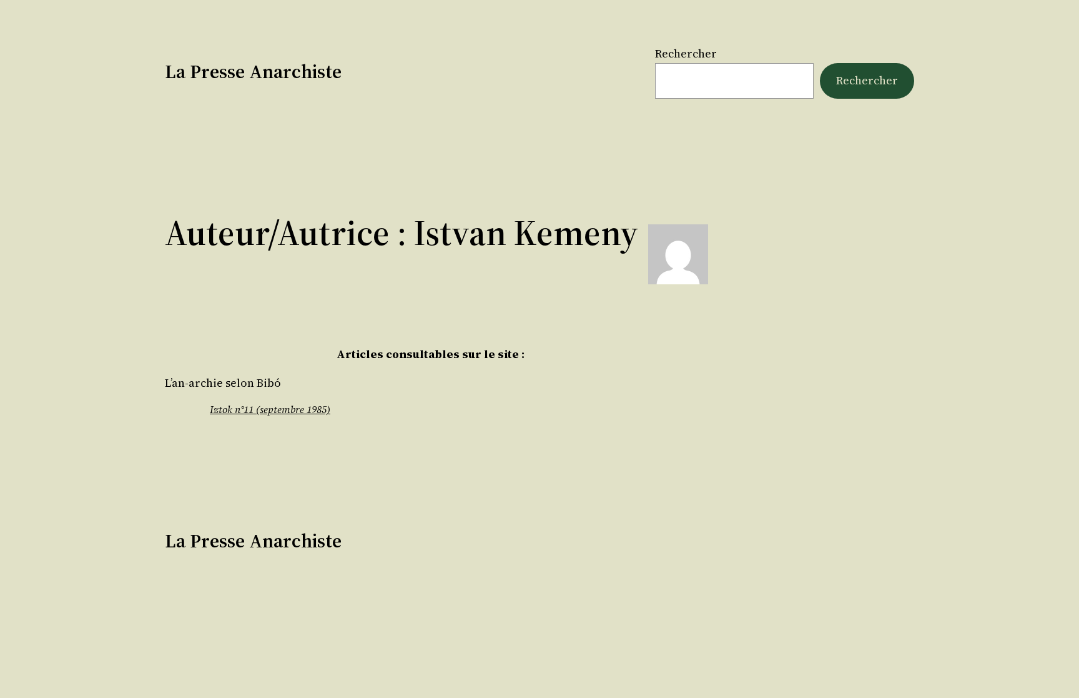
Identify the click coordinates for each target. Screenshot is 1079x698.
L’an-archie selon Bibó (223, 383)
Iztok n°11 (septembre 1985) (270, 409)
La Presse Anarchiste (253, 71)
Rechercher (686, 53)
